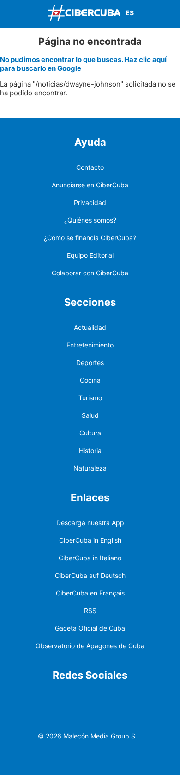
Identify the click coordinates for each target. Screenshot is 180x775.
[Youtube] (141, 698)
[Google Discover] (76, 698)
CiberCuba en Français (90, 593)
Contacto (90, 167)
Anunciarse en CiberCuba (90, 185)
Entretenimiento (90, 345)
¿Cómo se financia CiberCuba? (90, 238)
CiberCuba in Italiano (90, 558)
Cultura (90, 433)
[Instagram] (163, 698)
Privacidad (90, 202)
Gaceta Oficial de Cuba (90, 628)
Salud (90, 415)
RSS (90, 610)
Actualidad (90, 327)
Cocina (90, 380)
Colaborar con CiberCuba (90, 273)
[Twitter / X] (120, 698)
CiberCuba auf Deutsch (90, 575)
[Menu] (9, 13)
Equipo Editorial (90, 255)
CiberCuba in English (90, 540)
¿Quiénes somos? (90, 220)
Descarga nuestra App (90, 523)
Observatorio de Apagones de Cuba (90, 646)
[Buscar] (171, 14)
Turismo (90, 398)
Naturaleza (90, 468)
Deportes (90, 362)
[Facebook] (98, 698)
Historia (90, 450)
